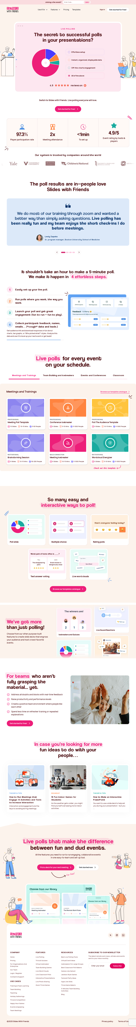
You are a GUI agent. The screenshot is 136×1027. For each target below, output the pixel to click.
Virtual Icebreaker (42, 961)
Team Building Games (44, 965)
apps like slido (66, 979)
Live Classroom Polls (43, 972)
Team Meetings (16, 1008)
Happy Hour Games (17, 1001)
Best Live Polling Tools (69, 954)
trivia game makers (68, 982)
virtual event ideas (68, 958)
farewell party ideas (68, 975)
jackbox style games (69, 972)
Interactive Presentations (45, 975)
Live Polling (40, 954)
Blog (62, 992)
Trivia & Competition (17, 997)
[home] (12, 9)
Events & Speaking (17, 1004)
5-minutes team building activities (70, 987)
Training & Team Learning (19, 983)
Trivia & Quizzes (41, 958)
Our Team (13, 967)
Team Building (15, 987)
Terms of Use (123, 1018)
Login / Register (16, 970)
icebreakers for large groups (72, 961)
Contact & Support (17, 974)
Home (12, 954)
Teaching (13, 990)
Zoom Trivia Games (43, 982)
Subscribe (117, 963)
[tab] (35, 293)
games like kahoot (68, 968)
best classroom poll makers (71, 965)
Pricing (66, 10)
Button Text (87, 3)
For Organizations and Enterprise (18, 962)
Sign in (102, 10)
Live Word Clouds (42, 968)
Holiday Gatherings (17, 994)
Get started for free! (118, 10)
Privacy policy (107, 1018)
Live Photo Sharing (43, 979)
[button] (42, 9)
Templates (76, 10)
